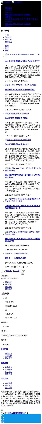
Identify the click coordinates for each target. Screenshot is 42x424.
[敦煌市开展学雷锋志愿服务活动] (18, 140)
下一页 (16, 271)
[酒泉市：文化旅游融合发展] (16, 253)
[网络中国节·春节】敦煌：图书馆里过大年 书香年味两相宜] (23, 170)
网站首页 (8, 8)
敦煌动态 (8, 37)
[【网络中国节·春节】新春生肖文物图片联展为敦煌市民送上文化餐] (23, 201)
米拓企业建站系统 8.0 (16, 413)
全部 (7, 15)
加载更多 (4, 276)
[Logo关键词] (21, 2)
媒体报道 (8, 42)
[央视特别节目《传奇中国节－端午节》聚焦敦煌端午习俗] (23, 234)
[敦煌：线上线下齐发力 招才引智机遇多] (21, 85)
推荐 (7, 46)
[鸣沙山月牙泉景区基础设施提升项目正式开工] (23, 57)
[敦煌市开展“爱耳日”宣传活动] (17, 114)
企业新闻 (8, 39)
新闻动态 (8, 282)
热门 (7, 48)
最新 (7, 50)
